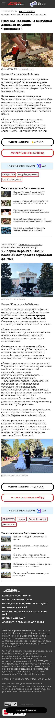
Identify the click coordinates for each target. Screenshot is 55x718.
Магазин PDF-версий (14, 607)
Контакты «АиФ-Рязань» (17, 595)
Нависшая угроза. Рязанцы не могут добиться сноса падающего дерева (29, 193)
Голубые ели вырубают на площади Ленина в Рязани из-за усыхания (29, 229)
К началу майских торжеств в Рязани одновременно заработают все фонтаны (31, 556)
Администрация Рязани (13, 299)
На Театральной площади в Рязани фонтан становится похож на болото (32, 565)
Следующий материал (26, 710)
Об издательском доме (16, 603)
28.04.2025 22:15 (9, 11)
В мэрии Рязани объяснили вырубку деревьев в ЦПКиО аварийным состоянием (32, 220)
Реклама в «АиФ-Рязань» (17, 599)
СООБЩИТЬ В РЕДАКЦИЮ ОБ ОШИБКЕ (23, 622)
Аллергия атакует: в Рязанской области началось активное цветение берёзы (31, 202)
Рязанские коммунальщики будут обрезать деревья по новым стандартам (31, 211)
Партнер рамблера (26, 704)
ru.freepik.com (26, 69)
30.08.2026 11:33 (8, 244)
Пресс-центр (40, 603)
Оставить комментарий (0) (27, 153)
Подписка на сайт (13, 618)
